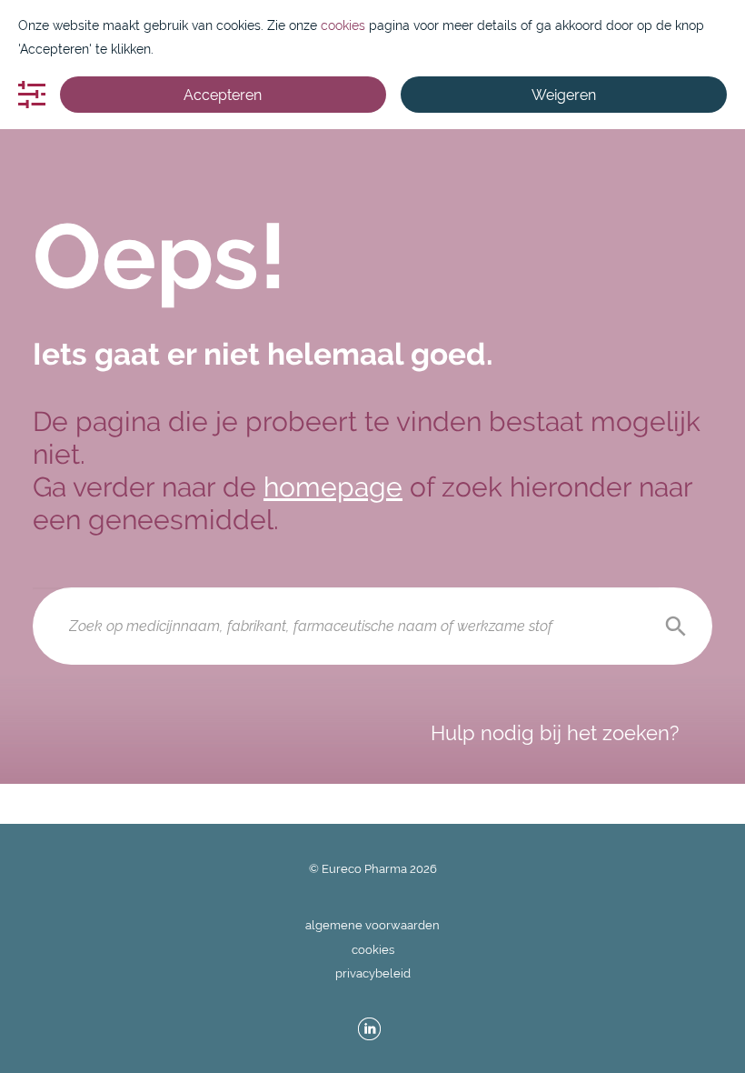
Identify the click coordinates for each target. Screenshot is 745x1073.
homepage (332, 487)
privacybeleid (373, 973)
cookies (373, 950)
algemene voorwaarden (372, 925)
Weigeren (563, 95)
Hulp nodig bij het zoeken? (555, 733)
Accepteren (223, 95)
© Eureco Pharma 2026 (373, 869)
